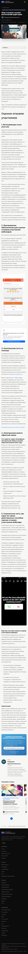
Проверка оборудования (8, 876)
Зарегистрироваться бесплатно (14, 748)
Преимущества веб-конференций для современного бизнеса (10, 802)
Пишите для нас (5, 853)
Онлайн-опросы (5, 891)
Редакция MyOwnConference (12, 17)
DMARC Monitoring (5, 949)
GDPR (25, 951)
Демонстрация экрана (7, 889)
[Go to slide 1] (11, 818)
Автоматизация (5, 885)
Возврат (21, 951)
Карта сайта (4, 855)
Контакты (3, 851)
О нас (2, 849)
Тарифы (3, 858)
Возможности (5, 864)
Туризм (3, 933)
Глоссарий (4, 867)
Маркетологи (4, 930)
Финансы (3, 921)
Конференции (5, 887)
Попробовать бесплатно (14, 341)
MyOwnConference (16, 374)
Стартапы (3, 928)
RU (4, 843)
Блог (5, 826)
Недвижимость (5, 926)
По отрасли (4, 912)
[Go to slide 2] (14, 819)
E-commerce (4, 919)
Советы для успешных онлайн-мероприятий (13, 10)
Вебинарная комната (6, 894)
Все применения (5, 909)
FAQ (2, 873)
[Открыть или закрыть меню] (25, 2)
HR (2, 923)
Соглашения (4, 951)
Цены (2, 871)
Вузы (2, 916)
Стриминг (3, 882)
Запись (3, 901)
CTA (2, 903)
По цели (3, 914)
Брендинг (4, 898)
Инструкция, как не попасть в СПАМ (13, 427)
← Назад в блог (5, 7)
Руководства (4, 869)
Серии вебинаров (6, 896)
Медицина (4, 935)
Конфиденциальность (13, 951)
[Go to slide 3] (16, 819)
